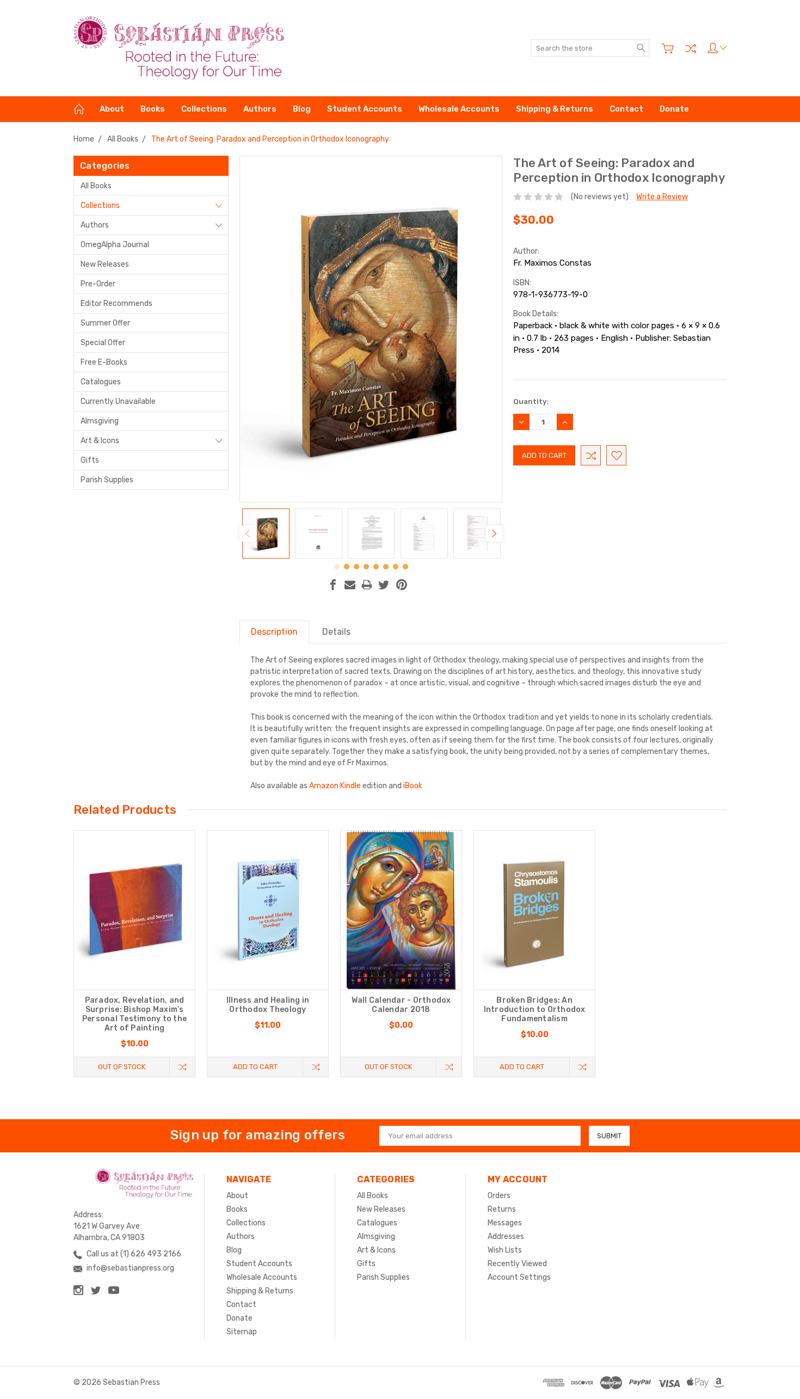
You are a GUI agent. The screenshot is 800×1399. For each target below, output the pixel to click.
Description (274, 632)
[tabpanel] (265, 533)
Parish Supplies (107, 479)
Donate (674, 109)
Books (152, 109)
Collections (204, 109)
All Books (96, 186)
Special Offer (103, 342)
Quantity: (531, 401)
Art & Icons (100, 440)
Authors (259, 109)
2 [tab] (346, 566)
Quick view (134, 942)
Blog (302, 109)
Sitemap (241, 1331)
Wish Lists (505, 1250)
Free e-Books (104, 362)
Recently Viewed (517, 1263)
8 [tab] (405, 566)
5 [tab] (376, 566)
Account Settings (519, 1277)
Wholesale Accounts (459, 109)
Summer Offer (105, 323)
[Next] (494, 533)
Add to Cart (255, 1067)
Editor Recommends (116, 303)
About (112, 109)
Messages (505, 1223)
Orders (499, 1195)
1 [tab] (337, 566)
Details (336, 632)
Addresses (506, 1236)
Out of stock (121, 1067)
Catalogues (101, 381)
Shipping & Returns (554, 109)
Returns (502, 1209)
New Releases (105, 264)
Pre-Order (98, 284)
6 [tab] (386, 566)
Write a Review (662, 196)
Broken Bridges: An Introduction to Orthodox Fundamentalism (535, 1009)
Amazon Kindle (335, 785)
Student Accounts (364, 109)
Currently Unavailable (118, 401)
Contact (626, 109)
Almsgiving (100, 421)
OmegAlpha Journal (115, 244)
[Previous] (247, 533)
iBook (412, 785)
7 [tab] (395, 566)
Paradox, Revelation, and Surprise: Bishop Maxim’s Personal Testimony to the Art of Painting (134, 1014)
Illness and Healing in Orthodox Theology (268, 1005)
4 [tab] (366, 566)
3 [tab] (356, 566)
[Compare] (691, 48)
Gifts (90, 460)
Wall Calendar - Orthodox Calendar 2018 (401, 1005)
